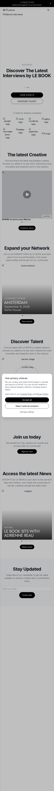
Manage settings (27, 412)
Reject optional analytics (27, 406)
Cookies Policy (26, 394)
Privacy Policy (42, 394)
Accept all (27, 400)
